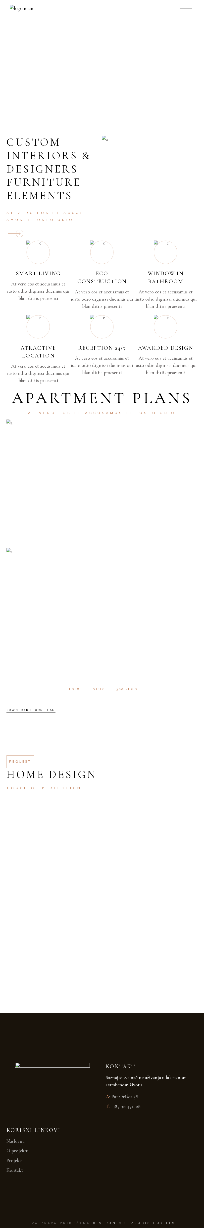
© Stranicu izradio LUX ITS (134, 1223)
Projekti (14, 1160)
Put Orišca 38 (124, 1097)
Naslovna (15, 1141)
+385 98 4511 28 (126, 1106)
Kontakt (14, 1170)
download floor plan (30, 710)
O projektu (17, 1151)
